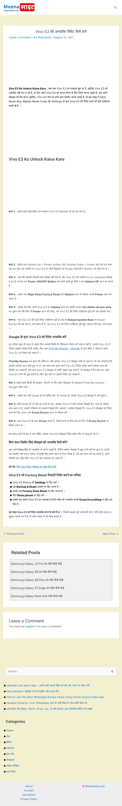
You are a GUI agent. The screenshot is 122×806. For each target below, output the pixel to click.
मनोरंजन (10, 748)
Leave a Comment (20, 37)
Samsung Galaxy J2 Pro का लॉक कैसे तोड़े (36, 563)
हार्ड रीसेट (11, 771)
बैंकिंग (9, 742)
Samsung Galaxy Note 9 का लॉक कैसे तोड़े (36, 596)
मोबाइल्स (10, 759)
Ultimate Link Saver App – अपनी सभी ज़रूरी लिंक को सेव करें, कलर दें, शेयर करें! (48, 685)
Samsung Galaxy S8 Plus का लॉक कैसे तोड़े (37, 580)
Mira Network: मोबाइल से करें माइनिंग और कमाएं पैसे (33, 691)
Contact (29, 790)
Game (10, 730)
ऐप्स (8, 736)
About (29, 786)
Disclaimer (29, 794)
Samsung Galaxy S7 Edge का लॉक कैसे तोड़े (37, 588)
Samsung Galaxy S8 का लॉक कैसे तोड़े (34, 571)
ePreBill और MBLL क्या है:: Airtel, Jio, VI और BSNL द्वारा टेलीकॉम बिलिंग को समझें (49, 708)
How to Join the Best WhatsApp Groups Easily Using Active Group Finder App (55, 697)
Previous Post (13, 533)
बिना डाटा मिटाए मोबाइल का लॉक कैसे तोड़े (36, 466)
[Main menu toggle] (115, 7)
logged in (31, 626)
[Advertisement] (61, 64)
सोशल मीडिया (13, 765)
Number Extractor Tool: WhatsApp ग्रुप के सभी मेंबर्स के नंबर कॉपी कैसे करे (47, 702)
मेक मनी (10, 753)
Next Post (111, 533)
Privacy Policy (28, 799)
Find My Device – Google (64, 348)
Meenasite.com (95, 786)
